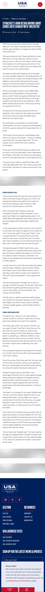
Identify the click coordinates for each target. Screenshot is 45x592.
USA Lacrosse (7, 537)
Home (6, 19)
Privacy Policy (13, 581)
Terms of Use (25, 581)
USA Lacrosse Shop (9, 544)
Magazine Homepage (19, 19)
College (5, 514)
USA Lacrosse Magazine (11, 541)
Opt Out (26, 589)
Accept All (9, 589)
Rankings (27, 514)
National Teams (8, 524)
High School (7, 517)
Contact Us (28, 517)
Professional (7, 521)
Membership (28, 521)
